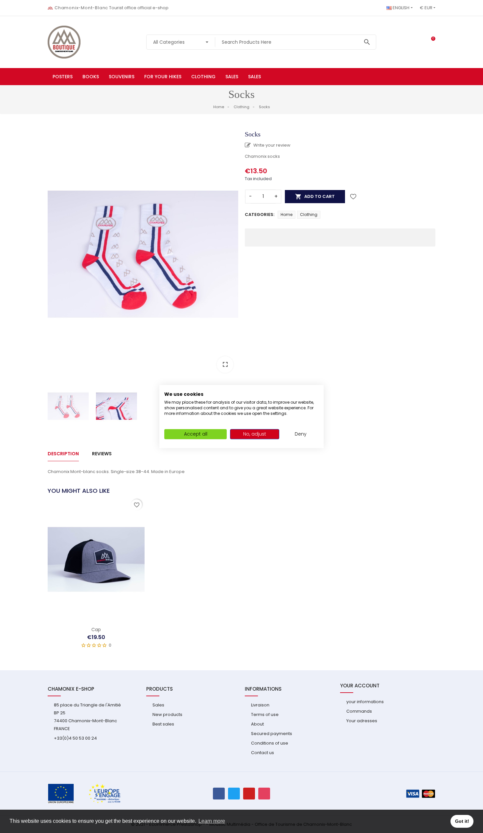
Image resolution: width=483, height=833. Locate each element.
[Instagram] (264, 793)
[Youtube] (249, 793)
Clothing (308, 214)
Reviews (102, 453)
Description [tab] (63, 453)
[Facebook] (219, 793)
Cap (96, 629)
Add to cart (315, 196)
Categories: (259, 214)
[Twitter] (234, 793)
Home (286, 214)
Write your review (271, 145)
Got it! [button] (462, 821)
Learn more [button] (211, 821)
